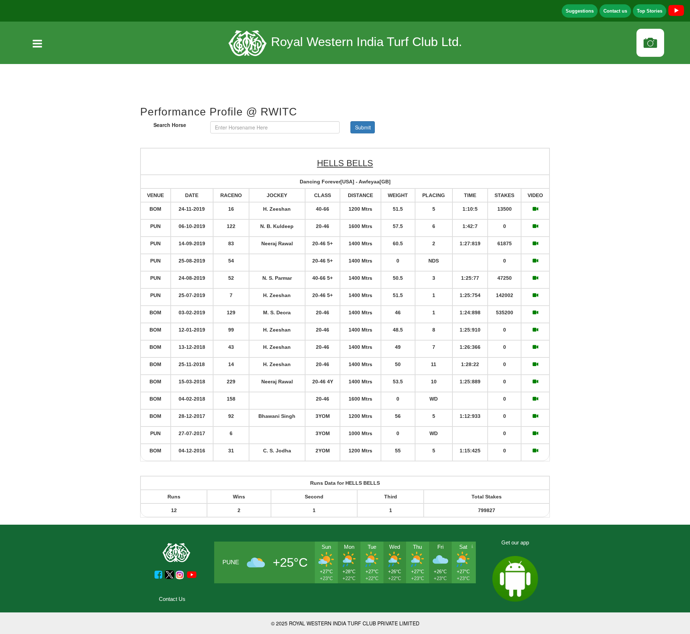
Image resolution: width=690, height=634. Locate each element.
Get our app (515, 542)
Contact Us (172, 599)
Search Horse (169, 124)
